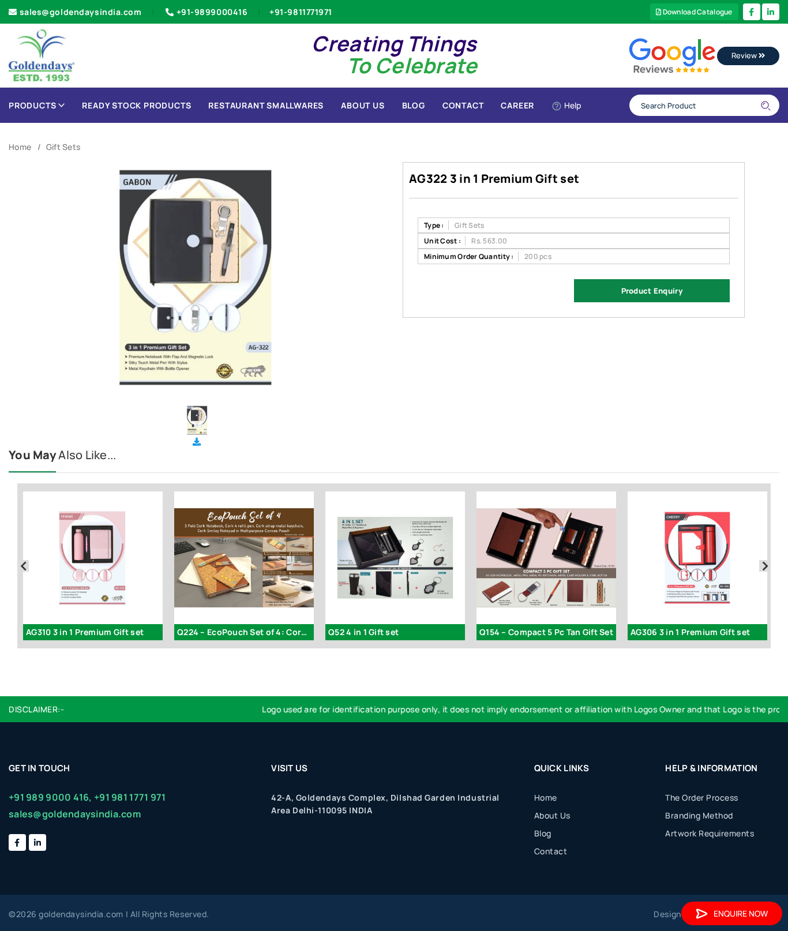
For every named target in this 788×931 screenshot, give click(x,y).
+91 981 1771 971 (130, 797)
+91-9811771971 (300, 11)
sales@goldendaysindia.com (81, 11)
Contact (463, 105)
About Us (362, 105)
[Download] (197, 441)
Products (32, 105)
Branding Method (699, 815)
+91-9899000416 (212, 11)
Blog (413, 105)
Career (517, 105)
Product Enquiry (651, 291)
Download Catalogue (696, 12)
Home (20, 146)
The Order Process (701, 797)
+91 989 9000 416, (50, 797)
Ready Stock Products (136, 105)
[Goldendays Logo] (42, 54)
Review (745, 55)
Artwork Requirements (709, 833)
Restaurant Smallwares (266, 105)
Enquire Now (741, 913)
